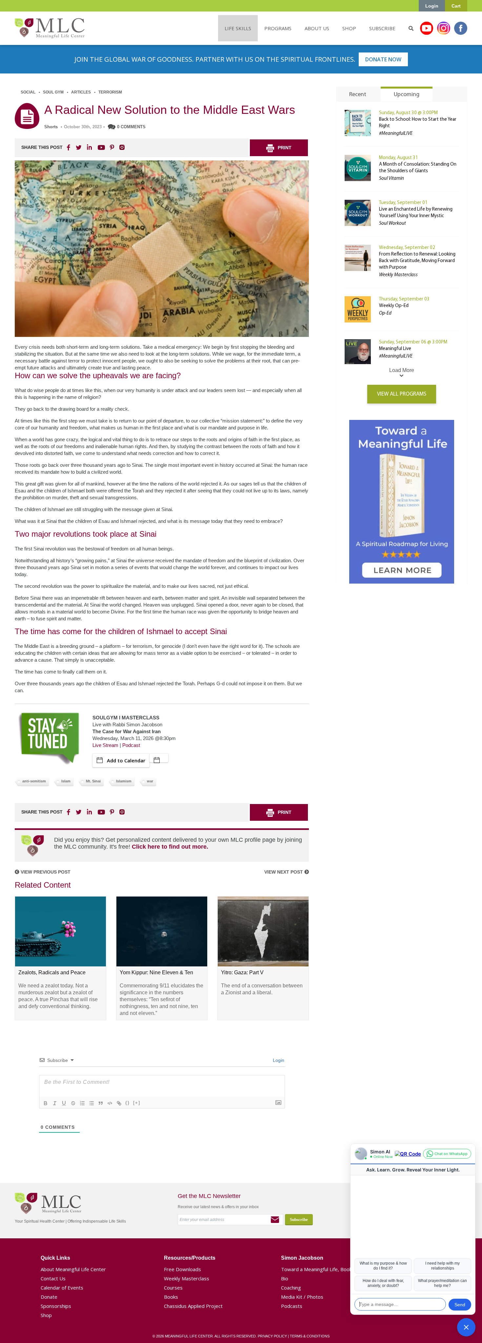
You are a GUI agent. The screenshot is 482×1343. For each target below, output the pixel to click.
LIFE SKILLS (238, 28)
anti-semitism (34, 781)
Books (171, 1296)
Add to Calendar (126, 760)
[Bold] (45, 1103)
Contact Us (53, 1278)
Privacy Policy (272, 1336)
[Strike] (73, 1103)
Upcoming (406, 95)
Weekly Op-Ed (394, 305)
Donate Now (383, 59)
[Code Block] (109, 1103)
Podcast (131, 745)
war (150, 781)
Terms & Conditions (310, 1336)
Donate (49, 1296)
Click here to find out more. (170, 846)
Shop (46, 1315)
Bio (284, 1278)
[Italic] (54, 1103)
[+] (136, 1102)
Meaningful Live (395, 348)
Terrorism (110, 92)
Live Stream (105, 745)
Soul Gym (53, 92)
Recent (357, 95)
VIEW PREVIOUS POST (44, 872)
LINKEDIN (89, 147)
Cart (456, 6)
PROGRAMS (277, 28)
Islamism (123, 781)
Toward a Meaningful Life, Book (316, 1269)
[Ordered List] (82, 1103)
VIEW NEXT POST (284, 872)
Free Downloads (182, 1269)
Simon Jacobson (302, 1258)
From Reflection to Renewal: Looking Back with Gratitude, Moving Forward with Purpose (417, 261)
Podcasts (291, 1306)
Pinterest (112, 147)
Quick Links (55, 1258)
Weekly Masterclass (186, 1278)
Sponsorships (56, 1306)
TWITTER (79, 147)
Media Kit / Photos (302, 1296)
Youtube (426, 28)
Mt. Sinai (93, 781)
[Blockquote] (100, 1103)
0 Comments (131, 126)
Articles (81, 92)
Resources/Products (189, 1258)
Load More (401, 370)
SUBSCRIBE (382, 28)
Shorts (51, 126)
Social (28, 92)
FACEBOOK (69, 147)
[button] (466, 1327)
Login (431, 6)
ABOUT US (317, 28)
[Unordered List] (91, 1103)
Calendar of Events (62, 1287)
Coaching (291, 1287)
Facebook (460, 28)
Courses (173, 1287)
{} (127, 1102)
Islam (65, 781)
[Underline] (64, 1103)
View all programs (401, 394)
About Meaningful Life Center (73, 1269)
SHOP (349, 28)
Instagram (443, 28)
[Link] (119, 1103)
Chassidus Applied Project (193, 1306)
